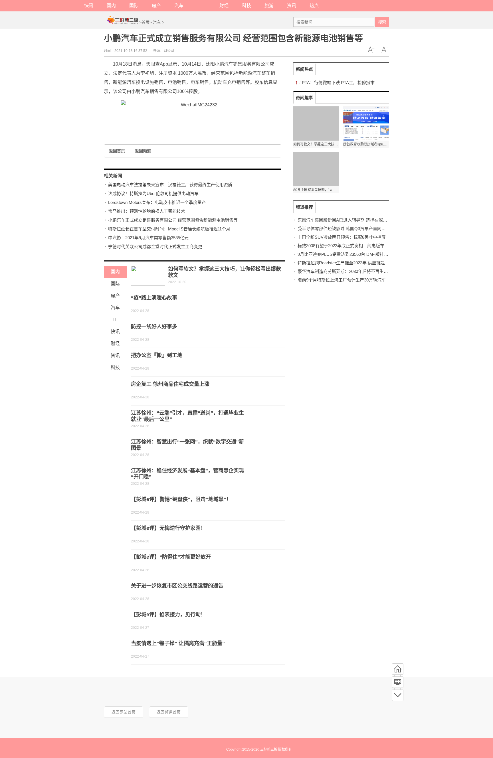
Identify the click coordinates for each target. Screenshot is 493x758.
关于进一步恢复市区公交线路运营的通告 (177, 586)
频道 (397, 682)
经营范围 (180, 118)
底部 (397, 695)
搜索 (382, 22)
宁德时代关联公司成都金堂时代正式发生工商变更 (155, 246)
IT (201, 5)
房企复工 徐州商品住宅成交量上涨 (170, 384)
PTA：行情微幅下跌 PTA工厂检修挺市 (338, 82)
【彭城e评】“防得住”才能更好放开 (171, 557)
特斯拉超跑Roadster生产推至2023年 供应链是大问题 (348, 262)
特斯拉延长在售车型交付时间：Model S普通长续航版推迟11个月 (169, 228)
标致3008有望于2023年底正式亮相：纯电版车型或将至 (349, 245)
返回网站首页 (124, 712)
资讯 (291, 5)
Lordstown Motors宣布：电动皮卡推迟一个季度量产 (157, 202)
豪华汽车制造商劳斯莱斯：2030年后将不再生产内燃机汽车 (353, 271)
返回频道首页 (169, 712)
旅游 (269, 5)
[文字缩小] (384, 49)
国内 (111, 5)
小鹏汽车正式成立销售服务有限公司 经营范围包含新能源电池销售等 (173, 220)
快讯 (88, 5)
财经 (224, 5)
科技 (246, 5)
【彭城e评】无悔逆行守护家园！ (168, 528)
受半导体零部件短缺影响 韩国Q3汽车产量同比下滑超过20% (354, 228)
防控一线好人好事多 (154, 326)
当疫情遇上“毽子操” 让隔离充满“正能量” (178, 643)
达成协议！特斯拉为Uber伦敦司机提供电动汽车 (153, 193)
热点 (314, 5)
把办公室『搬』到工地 (156, 355)
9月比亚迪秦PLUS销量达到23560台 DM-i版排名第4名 (348, 254)
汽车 (178, 5)
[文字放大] (370, 49)
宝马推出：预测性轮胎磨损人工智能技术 (146, 211)
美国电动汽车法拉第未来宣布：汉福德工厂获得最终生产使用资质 (170, 184)
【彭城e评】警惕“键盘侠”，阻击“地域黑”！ (181, 499)
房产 (156, 5)
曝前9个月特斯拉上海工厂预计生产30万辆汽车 (342, 279)
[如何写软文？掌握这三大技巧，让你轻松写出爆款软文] (148, 276)
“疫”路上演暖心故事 (154, 298)
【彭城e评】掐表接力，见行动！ (168, 614)
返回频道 (143, 151)
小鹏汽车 (141, 118)
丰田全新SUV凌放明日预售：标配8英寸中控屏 (342, 237)
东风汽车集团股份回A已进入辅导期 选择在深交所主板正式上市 (357, 220)
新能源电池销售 (207, 118)
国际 (133, 5)
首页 (145, 22)
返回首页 (117, 151)
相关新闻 (113, 175)
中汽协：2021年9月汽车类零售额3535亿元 (148, 237)
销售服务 (161, 118)
